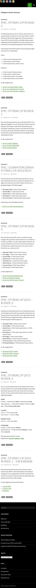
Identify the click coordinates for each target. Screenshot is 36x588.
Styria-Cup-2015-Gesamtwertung (13, 206)
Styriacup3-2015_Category (11, 353)
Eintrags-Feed (4, 571)
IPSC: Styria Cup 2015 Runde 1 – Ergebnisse (17, 459)
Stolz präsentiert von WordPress (8, 585)
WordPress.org (5, 578)
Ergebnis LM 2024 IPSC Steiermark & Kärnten (13, 546)
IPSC (3, 97)
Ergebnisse (4, 19)
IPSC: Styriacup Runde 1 (17, 112)
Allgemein (3, 518)
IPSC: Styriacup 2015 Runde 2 (16, 376)
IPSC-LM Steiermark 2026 (8, 540)
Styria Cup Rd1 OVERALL (10, 143)
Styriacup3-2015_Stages (10, 355)
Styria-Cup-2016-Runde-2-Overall (13, 89)
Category (17, 438)
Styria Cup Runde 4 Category (11, 278)
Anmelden (3, 568)
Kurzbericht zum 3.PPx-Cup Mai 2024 (11, 543)
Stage (22, 438)
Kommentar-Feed (5, 574)
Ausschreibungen (5, 522)
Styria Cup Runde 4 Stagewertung (13, 276)
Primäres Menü (34, 5)
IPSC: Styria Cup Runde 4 (18, 227)
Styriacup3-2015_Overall (10, 351)
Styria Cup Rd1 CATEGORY (11, 145)
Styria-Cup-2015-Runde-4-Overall (13, 280)
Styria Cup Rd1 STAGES (10, 147)
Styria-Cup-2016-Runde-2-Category (14, 91)
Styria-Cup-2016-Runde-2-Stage (12, 87)
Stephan (13, 29)
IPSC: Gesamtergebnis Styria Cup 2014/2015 (17, 169)
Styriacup (9, 97)
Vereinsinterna (5, 528)
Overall (11, 438)
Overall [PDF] (7, 486)
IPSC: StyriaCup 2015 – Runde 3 (17, 301)
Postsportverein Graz (8, 5)
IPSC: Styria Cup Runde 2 (18, 24)
